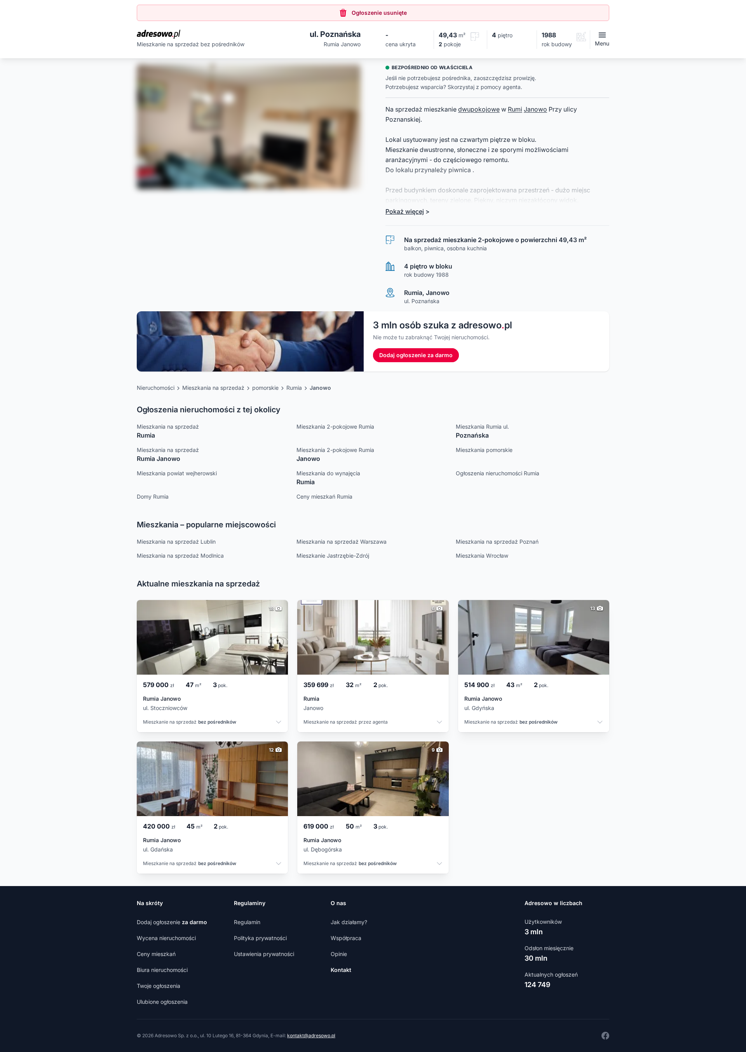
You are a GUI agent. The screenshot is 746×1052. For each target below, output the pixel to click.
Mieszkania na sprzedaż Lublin (176, 541)
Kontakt (341, 970)
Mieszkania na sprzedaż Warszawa (341, 541)
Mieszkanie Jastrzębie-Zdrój (332, 555)
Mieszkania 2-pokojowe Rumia (335, 426)
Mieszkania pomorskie (484, 450)
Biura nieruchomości (162, 970)
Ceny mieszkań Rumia (324, 496)
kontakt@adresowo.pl (311, 1035)
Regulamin (247, 922)
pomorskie (265, 387)
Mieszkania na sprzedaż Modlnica (180, 555)
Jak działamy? (349, 922)
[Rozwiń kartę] (278, 723)
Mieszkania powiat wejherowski (177, 473)
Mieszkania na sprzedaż (213, 387)
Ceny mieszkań (156, 954)
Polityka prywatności (260, 938)
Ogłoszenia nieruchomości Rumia (497, 473)
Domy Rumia (153, 496)
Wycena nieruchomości (166, 938)
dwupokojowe (479, 109)
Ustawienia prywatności (264, 954)
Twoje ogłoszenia (158, 985)
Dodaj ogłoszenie (172, 922)
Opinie (339, 954)
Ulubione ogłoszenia (162, 1001)
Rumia (294, 387)
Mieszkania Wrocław (482, 555)
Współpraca (346, 938)
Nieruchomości (155, 387)
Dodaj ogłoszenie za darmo (416, 355)
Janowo (535, 109)
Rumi (515, 109)
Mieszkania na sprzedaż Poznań (497, 541)
